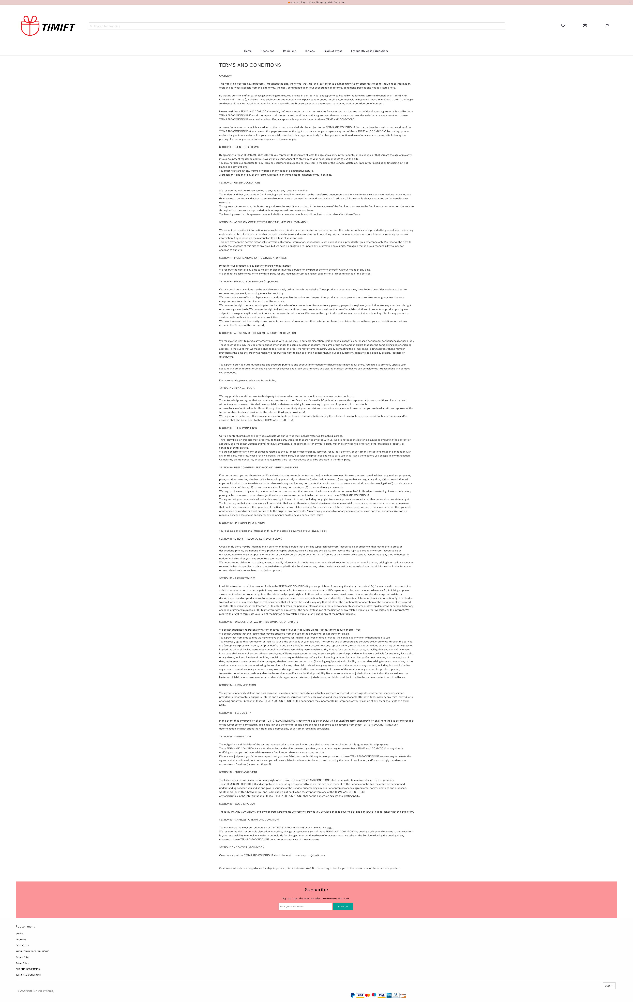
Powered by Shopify (43, 990)
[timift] (48, 26)
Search (19, 933)
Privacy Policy (23, 957)
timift (29, 990)
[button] (267, 51)
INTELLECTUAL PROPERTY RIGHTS (32, 951)
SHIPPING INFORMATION (28, 969)
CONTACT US (22, 945)
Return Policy (22, 963)
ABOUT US (21, 939)
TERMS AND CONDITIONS (28, 974)
